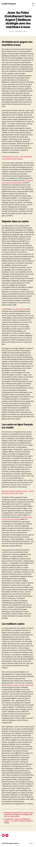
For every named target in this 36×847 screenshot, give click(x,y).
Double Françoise (9, 4)
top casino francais (19, 309)
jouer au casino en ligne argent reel (20, 685)
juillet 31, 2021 (22, 31)
